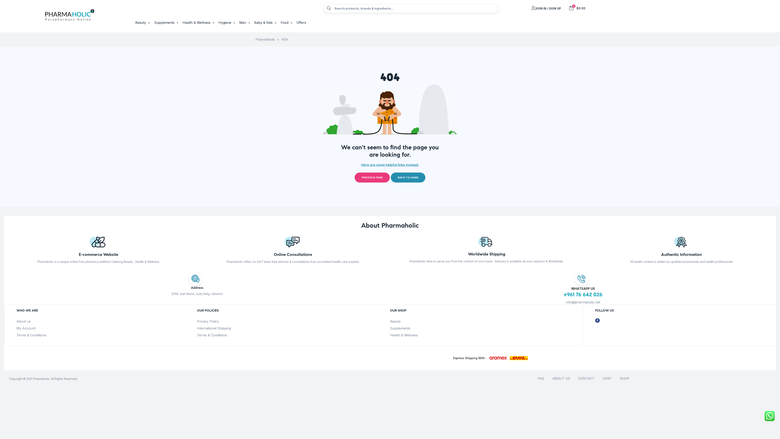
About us (23, 321)
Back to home (408, 177)
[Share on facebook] (597, 320)
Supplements (400, 328)
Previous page (372, 177)
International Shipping (214, 328)
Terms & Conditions (31, 335)
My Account (26, 328)
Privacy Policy (208, 321)
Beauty (395, 321)
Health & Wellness (404, 335)
